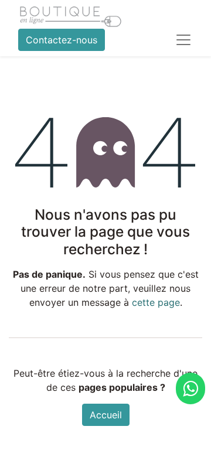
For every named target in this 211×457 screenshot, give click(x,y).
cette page (156, 302)
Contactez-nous (61, 40)
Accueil (106, 415)
